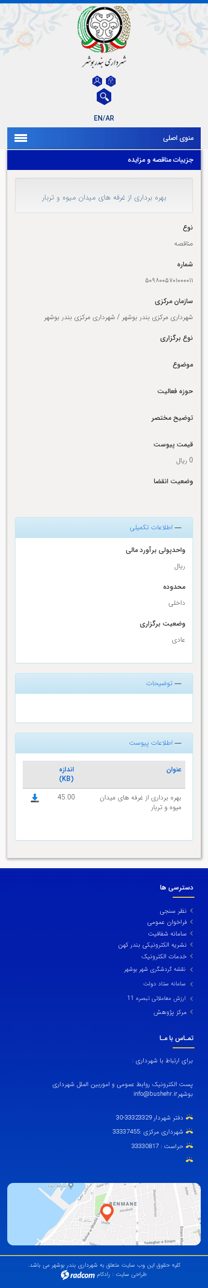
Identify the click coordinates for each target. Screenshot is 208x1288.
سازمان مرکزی (174, 301)
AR (109, 118)
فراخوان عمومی (167, 922)
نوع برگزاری (176, 338)
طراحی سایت (131, 1274)
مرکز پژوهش (170, 1012)
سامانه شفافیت (167, 934)
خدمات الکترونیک (164, 956)
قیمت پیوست (173, 445)
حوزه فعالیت (175, 391)
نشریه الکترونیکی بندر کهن (152, 945)
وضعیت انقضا (173, 481)
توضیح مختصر (172, 418)
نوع (188, 228)
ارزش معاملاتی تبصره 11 (156, 998)
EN (98, 118)
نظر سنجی (173, 911)
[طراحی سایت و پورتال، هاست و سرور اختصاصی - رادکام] (78, 1274)
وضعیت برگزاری (162, 624)
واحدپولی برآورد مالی (155, 550)
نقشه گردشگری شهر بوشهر (155, 969)
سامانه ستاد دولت (164, 983)
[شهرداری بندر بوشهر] (104, 37)
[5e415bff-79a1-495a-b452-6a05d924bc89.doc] (35, 797)
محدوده (174, 587)
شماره (185, 265)
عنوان (173, 769)
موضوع (183, 365)
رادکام (103, 1274)
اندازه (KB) (66, 774)
